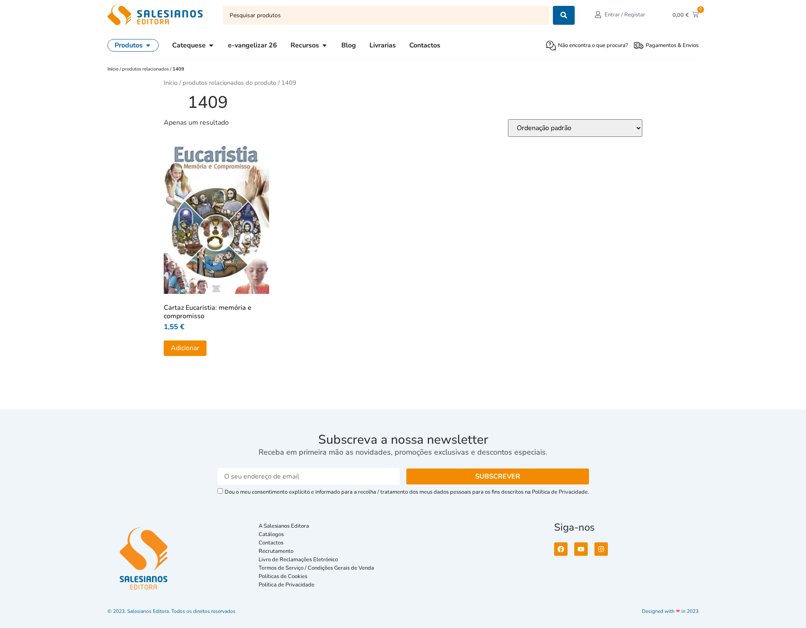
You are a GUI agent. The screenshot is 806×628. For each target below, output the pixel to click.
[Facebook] (561, 549)
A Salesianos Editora (284, 526)
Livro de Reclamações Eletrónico (298, 559)
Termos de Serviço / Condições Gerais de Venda (318, 568)
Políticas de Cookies (283, 576)
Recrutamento (276, 551)
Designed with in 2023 (670, 611)
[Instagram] (601, 549)
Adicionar (185, 348)
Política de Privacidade (286, 585)
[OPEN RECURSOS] (324, 45)
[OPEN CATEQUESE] (211, 45)
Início (113, 69)
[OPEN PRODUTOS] (148, 45)
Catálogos (271, 534)
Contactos (271, 543)
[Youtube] (581, 549)
